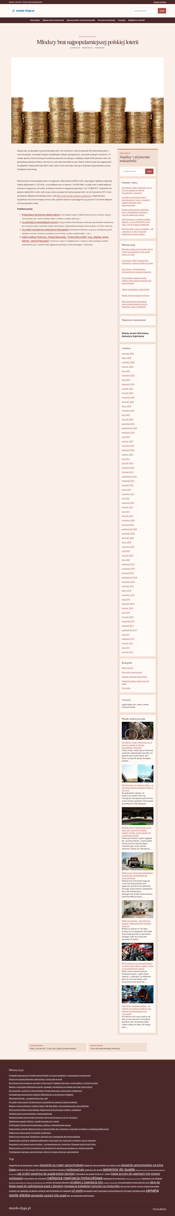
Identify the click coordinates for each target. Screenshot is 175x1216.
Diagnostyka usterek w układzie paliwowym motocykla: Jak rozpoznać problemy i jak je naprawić (52, 1140)
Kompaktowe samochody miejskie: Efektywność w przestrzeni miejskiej (41, 1094)
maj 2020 (126, 551)
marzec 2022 (127, 454)
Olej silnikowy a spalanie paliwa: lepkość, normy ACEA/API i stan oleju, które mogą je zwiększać (136, 222)
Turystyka (121, 20)
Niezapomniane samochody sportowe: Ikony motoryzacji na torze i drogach (43, 1117)
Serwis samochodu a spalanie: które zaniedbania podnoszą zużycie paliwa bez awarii (135, 212)
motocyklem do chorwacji (35, 1178)
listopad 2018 (128, 573)
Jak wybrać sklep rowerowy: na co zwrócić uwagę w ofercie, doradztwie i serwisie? (137, 190)
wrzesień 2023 (128, 432)
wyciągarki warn (90, 1190)
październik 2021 (129, 476)
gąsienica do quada (93, 1169)
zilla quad (60, 1195)
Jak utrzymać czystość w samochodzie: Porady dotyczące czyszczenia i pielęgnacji (45, 1090)
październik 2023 (129, 428)
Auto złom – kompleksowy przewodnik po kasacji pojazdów (136, 270)
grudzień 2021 (128, 467)
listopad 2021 (128, 472)
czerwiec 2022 (128, 445)
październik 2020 (129, 529)
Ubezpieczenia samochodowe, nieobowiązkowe (30, 1113)
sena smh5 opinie (128, 1186)
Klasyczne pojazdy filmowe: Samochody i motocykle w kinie (35, 1079)
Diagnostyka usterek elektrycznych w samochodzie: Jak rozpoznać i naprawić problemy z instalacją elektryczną (59, 1129)
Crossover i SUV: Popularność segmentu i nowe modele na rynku (137, 262)
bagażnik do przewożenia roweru (24, 1165)
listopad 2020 (128, 524)
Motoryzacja (35, 20)
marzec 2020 (127, 555)
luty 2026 (126, 371)
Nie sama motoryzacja (106, 20)
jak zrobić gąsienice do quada (36, 1173)
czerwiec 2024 (128, 410)
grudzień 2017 (128, 621)
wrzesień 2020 (128, 533)
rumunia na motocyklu (105, 1186)
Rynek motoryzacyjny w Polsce (135, 295)
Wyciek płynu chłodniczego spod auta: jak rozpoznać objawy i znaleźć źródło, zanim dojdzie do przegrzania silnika (136, 831)
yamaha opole (138, 1190)
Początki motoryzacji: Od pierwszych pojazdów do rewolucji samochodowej (43, 1102)
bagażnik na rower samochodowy (61, 1165)
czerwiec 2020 (128, 546)
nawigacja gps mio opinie (133, 1179)
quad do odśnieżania (29, 1186)
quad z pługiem (53, 1186)
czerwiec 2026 (128, 362)
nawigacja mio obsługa (151, 1178)
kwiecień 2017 (128, 639)
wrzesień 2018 (128, 582)
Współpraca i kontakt (136, 20)
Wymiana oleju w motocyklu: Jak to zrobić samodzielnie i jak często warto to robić (137, 252)
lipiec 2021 (126, 489)
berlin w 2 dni (22, 1169)
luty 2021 (126, 511)
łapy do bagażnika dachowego (80, 1195)
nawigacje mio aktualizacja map (35, 1183)
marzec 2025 (127, 388)
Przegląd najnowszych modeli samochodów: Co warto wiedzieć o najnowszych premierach (50, 1075)
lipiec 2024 (126, 406)
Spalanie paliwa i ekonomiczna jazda (81, 20)
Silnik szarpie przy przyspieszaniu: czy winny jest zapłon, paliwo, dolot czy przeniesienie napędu (137, 966)
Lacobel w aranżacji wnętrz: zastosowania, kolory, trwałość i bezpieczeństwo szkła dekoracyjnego (136, 201)
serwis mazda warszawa (148, 1186)
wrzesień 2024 (128, 397)
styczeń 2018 (127, 617)
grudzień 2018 (128, 568)
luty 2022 (126, 459)
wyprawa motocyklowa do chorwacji (115, 1190)
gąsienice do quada (119, 1169)
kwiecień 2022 (128, 450)
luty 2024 (126, 415)
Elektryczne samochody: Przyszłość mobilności (30, 1133)
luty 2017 (126, 647)
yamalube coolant (41, 1195)
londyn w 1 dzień (102, 1174)
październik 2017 (129, 630)
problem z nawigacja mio (86, 1182)
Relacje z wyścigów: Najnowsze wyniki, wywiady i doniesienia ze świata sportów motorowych (50, 1087)
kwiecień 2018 (128, 603)
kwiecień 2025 (128, 384)
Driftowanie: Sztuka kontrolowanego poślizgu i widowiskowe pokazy (40, 1125)
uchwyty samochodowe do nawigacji (54, 1190)
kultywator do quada (84, 1174)
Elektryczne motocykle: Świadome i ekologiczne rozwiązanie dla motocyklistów (137, 876)
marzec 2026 (127, 366)
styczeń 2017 (127, 652)
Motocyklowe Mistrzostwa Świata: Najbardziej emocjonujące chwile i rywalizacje (45, 1110)
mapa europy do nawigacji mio (130, 1173)
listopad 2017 (128, 625)
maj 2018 (126, 599)
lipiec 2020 (126, 542)
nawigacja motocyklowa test (17, 1183)
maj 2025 (126, 380)
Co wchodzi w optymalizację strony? (40, 222)
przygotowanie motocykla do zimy (134, 1182)
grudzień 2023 (128, 423)
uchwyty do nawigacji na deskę (23, 1190)
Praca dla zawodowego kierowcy (105, 1047)
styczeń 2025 (127, 393)
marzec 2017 (127, 643)
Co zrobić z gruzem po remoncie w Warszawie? (45, 229)
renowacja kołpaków (77, 1186)
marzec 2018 (127, 608)
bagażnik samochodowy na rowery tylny (102, 1165)
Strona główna (160, 2)
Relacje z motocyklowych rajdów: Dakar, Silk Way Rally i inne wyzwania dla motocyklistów (49, 1106)
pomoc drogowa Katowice (58, 1182)
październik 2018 (129, 577)
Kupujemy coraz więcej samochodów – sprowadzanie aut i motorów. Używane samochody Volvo (52, 1144)
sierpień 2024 (128, 402)
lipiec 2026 (126, 358)
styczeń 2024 (127, 419)
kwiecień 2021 (128, 502)
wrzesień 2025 (128, 375)
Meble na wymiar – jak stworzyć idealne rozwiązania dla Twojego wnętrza (136, 923)
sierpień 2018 (128, 586)
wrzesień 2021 (128, 480)
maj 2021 (126, 498)
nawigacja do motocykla (114, 1178)
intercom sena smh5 (141, 1170)
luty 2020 (126, 560)
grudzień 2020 (128, 520)
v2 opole (77, 1190)
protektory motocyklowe (110, 1183)
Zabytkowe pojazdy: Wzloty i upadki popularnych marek (34, 1121)
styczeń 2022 (127, 463)
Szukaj (162, 11)
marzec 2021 (127, 507)
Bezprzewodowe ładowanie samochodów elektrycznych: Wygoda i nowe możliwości (134, 304)
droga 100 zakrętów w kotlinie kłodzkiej (47, 1169)
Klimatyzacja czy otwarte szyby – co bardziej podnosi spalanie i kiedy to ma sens (137, 788)
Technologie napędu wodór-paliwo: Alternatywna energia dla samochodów (136, 281)
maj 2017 (126, 634)
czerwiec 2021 (128, 494)
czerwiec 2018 (128, 595)
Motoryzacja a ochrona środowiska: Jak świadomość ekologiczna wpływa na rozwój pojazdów (51, 1148)
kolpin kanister (65, 1173)
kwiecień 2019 (128, 564)
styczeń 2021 (127, 516)
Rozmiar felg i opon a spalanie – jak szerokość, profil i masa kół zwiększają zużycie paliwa (137, 232)
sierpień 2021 (128, 485)
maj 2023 (126, 437)
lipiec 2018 (126, 590)
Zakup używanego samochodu (135, 289)
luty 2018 (126, 612)
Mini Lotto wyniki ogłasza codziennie (74, 195)
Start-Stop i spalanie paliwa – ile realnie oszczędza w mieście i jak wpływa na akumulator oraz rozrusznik (136, 1010)
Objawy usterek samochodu (53, 20)
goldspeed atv (75, 1169)
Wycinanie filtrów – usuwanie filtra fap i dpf (28, 1098)
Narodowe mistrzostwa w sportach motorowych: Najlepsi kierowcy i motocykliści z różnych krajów (53, 1083)
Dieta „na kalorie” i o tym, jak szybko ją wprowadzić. (53, 1047)
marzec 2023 (127, 441)
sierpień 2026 (128, 353)
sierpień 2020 (128, 538)
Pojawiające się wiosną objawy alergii (41, 214)
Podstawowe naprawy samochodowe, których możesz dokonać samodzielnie (44, 1152)
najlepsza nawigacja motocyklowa (74, 1177)
